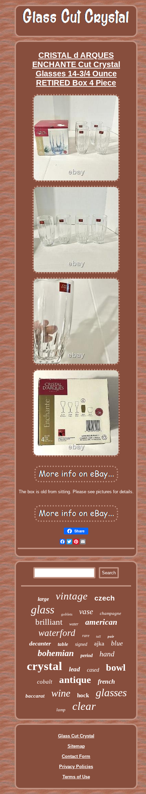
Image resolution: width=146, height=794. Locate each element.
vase (86, 611)
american (101, 622)
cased (93, 670)
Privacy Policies (76, 766)
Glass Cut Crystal (76, 735)
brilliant (48, 621)
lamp (61, 709)
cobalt (44, 682)
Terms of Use (76, 776)
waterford (56, 633)
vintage (72, 596)
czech (104, 598)
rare (85, 635)
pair (111, 636)
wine (60, 693)
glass (42, 609)
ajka (99, 643)
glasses (111, 692)
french (106, 681)
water (73, 624)
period (86, 655)
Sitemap (76, 746)
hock (83, 695)
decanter (40, 643)
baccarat (34, 696)
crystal (44, 666)
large (43, 599)
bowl (116, 667)
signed (81, 644)
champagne (110, 613)
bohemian (56, 653)
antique (75, 679)
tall (98, 636)
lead (74, 669)
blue (117, 643)
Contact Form (76, 756)
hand (106, 654)
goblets (66, 614)
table (63, 644)
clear (84, 706)
